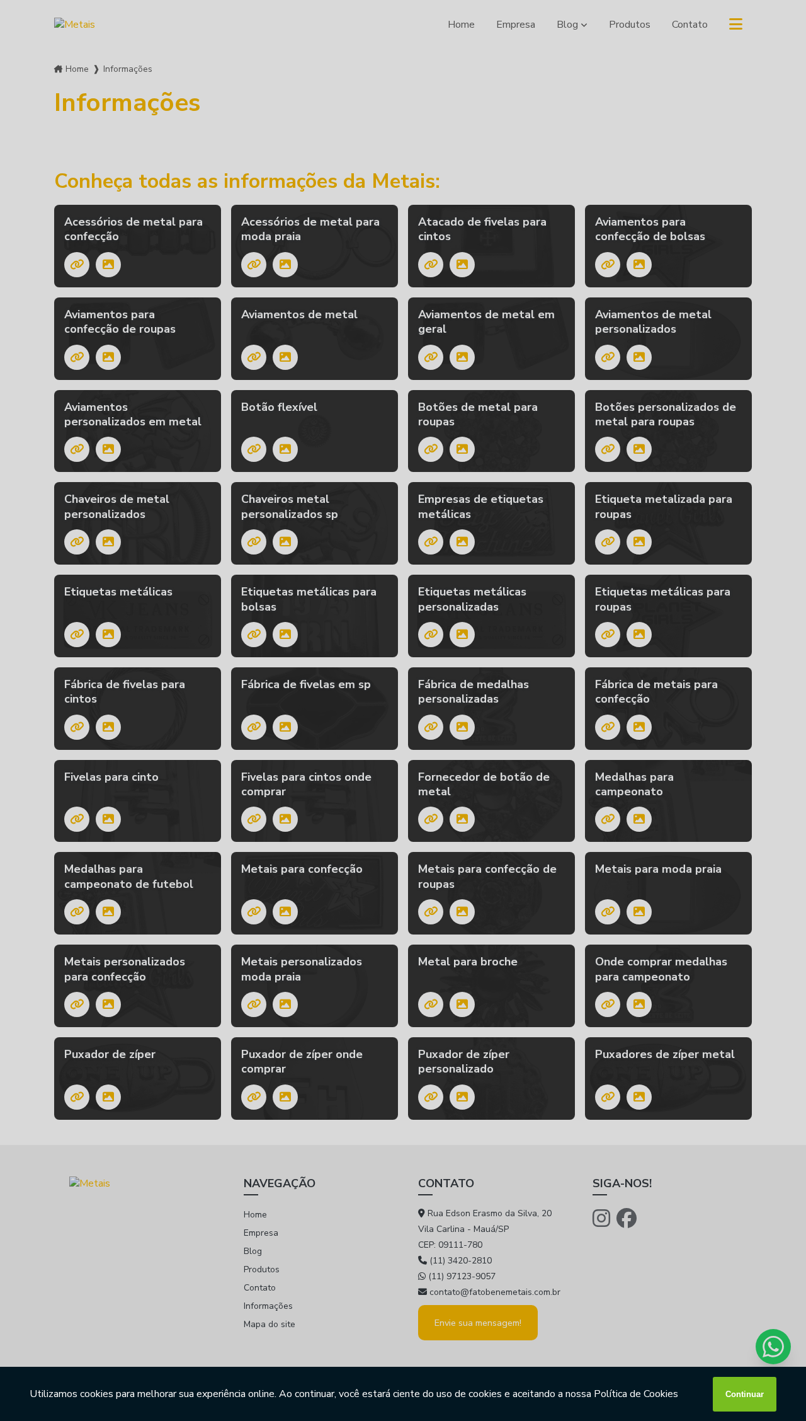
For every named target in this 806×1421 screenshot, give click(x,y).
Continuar (744, 1394)
